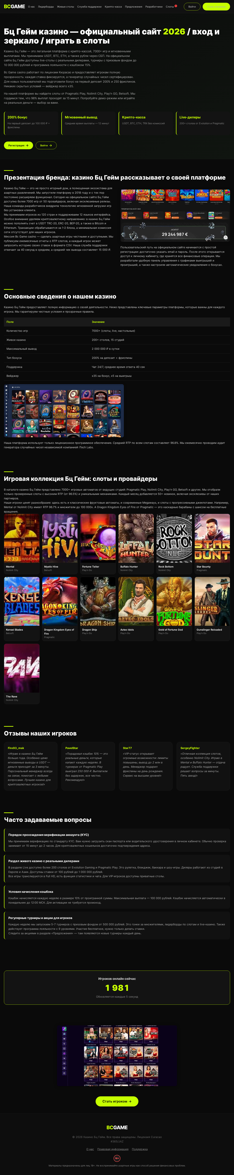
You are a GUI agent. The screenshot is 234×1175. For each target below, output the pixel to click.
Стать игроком (216, 6)
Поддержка (140, 1149)
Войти (192, 6)
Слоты (171, 6)
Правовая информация (112, 1149)
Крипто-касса (113, 6)
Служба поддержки (89, 6)
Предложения (133, 6)
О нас (31, 6)
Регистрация (16, 145)
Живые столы (65, 6)
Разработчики (154, 6)
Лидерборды (46, 6)
